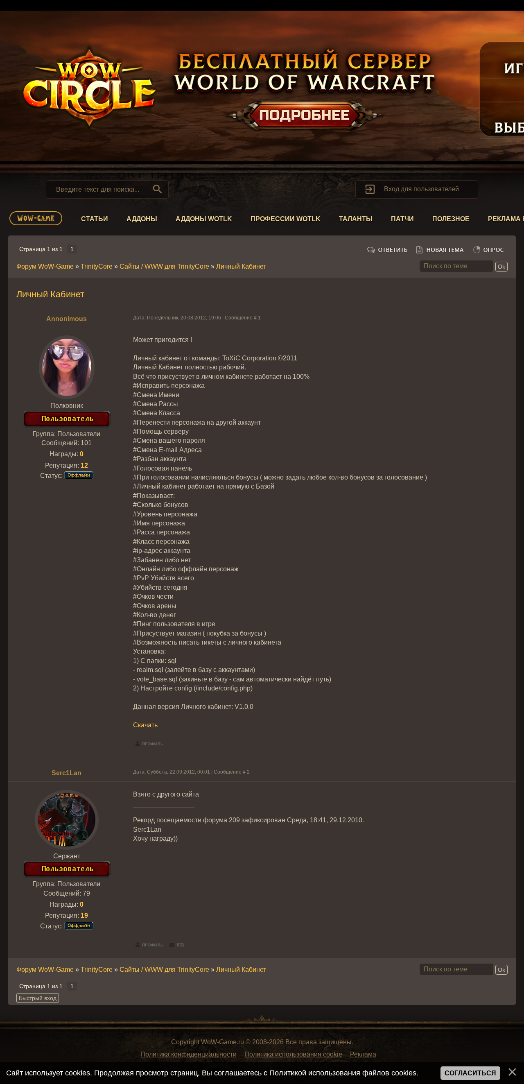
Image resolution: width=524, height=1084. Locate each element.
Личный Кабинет (241, 266)
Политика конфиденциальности (188, 1054)
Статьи (94, 218)
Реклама (363, 1054)
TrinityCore (97, 266)
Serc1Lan (66, 772)
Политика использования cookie (293, 1054)
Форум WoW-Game (45, 266)
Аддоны (141, 218)
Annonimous (66, 318)
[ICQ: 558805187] (176, 945)
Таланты (356, 218)
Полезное (451, 218)
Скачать (145, 725)
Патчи (402, 218)
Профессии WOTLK (286, 218)
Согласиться (470, 1073)
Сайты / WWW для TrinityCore (164, 266)
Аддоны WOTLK (204, 218)
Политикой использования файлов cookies (342, 1073)
